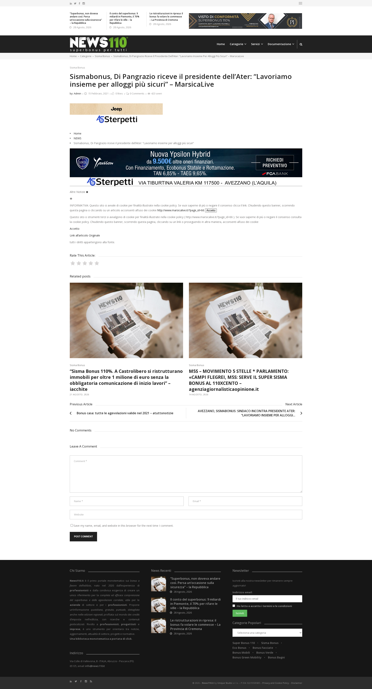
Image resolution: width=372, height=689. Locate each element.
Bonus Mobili (241, 652)
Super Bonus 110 (243, 643)
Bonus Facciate (263, 648)
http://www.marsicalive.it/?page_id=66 (180, 210)
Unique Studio (224, 682)
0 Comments (137, 93)
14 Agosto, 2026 (198, 394)
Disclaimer (296, 682)
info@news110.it (95, 666)
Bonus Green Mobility (247, 657)
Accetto (211, 210)
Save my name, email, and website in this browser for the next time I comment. (123, 525)
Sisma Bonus (77, 67)
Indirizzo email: (242, 592)
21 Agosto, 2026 (79, 394)
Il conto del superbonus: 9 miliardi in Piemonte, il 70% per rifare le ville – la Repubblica (124, 18)
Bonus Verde (264, 652)
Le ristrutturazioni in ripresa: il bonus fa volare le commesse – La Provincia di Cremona (166, 16)
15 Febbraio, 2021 (98, 93)
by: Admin (75, 93)
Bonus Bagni (276, 657)
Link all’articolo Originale (85, 235)
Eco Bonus (239, 648)
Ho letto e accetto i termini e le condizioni (264, 606)
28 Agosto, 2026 (82, 27)
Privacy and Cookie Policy (275, 682)
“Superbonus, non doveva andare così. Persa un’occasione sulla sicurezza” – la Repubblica (86, 18)
